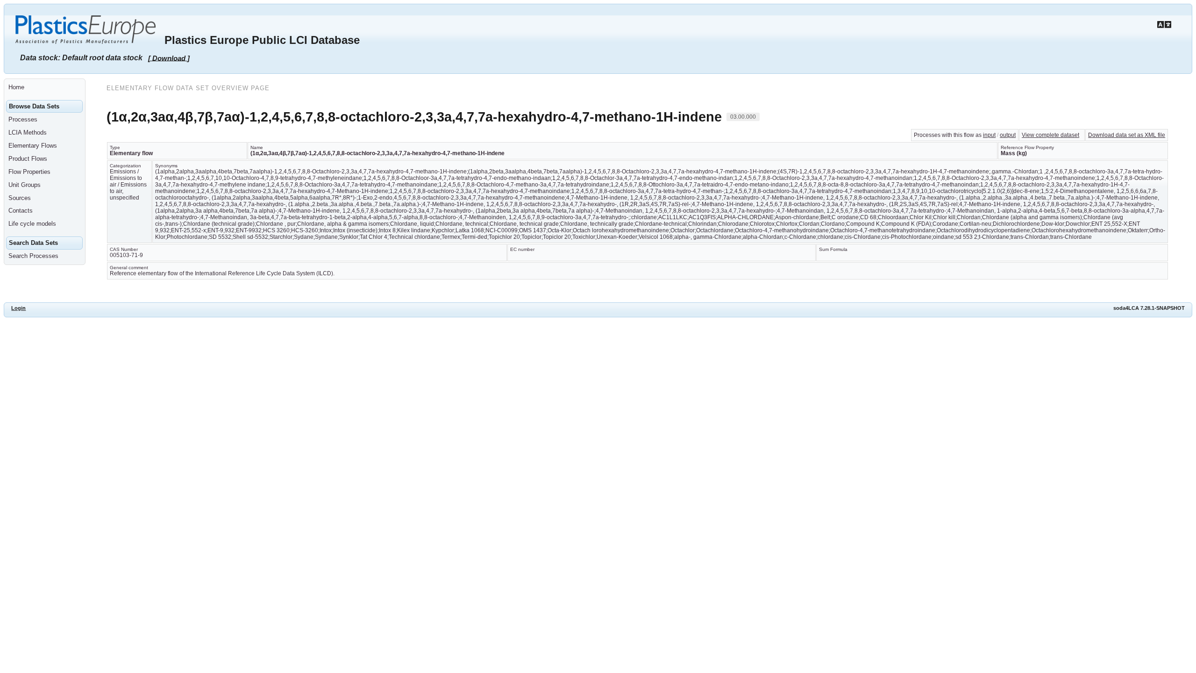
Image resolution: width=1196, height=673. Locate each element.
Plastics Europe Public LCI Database (262, 40)
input (989, 135)
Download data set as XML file (1126, 135)
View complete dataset (1050, 135)
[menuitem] (44, 87)
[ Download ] (169, 58)
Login (18, 308)
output (1008, 135)
